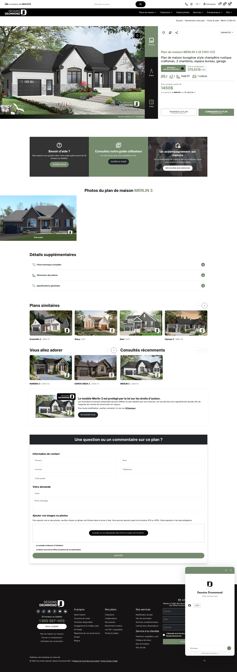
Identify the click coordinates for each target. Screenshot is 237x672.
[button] (141, 74)
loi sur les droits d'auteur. (144, 398)
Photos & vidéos (112, 633)
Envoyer (118, 555)
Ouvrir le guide (118, 161)
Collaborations (111, 618)
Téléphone (127, 469)
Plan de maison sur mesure (51, 634)
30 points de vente (82, 618)
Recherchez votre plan (195, 20)
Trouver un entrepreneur (51, 637)
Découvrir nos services (177, 168)
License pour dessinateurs (147, 626)
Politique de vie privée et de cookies (85, 661)
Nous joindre (51, 626)
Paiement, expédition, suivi (147, 636)
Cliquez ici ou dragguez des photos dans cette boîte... (118, 533)
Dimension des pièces (47, 275)
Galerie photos (182, 12)
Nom (125, 460)
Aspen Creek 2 (86, 384)
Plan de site (141, 647)
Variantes (226, 32)
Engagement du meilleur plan (86, 626)
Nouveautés (110, 622)
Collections (165, 12)
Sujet (37, 493)
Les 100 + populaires (114, 629)
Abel (125, 339)
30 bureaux (130, 408)
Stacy (80, 339)
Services (197, 12)
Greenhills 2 (40, 339)
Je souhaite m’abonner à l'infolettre (49, 545)
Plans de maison (146, 12)
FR (197, 4)
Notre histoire (79, 615)
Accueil (179, 20)
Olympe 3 (174, 339)
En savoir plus (88, 415)
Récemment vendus (113, 626)
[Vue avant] (38, 218)
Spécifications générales (48, 285)
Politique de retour (143, 640)
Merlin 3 (129, 384)
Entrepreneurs (213, 12)
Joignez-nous (59, 164)
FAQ (228, 12)
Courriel (38, 469)
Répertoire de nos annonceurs (87, 633)
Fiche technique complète (48, 264)
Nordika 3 (39, 384)
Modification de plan (144, 615)
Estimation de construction (52, 641)
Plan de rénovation (144, 618)
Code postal (40, 478)
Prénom (38, 460)
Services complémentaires (147, 622)
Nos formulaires (142, 644)
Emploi (77, 637)
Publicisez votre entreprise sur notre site (45, 657)
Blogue (77, 640)
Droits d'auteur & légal (109, 661)
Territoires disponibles (83, 622)
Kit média (78, 629)
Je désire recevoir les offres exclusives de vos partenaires (58, 550)
